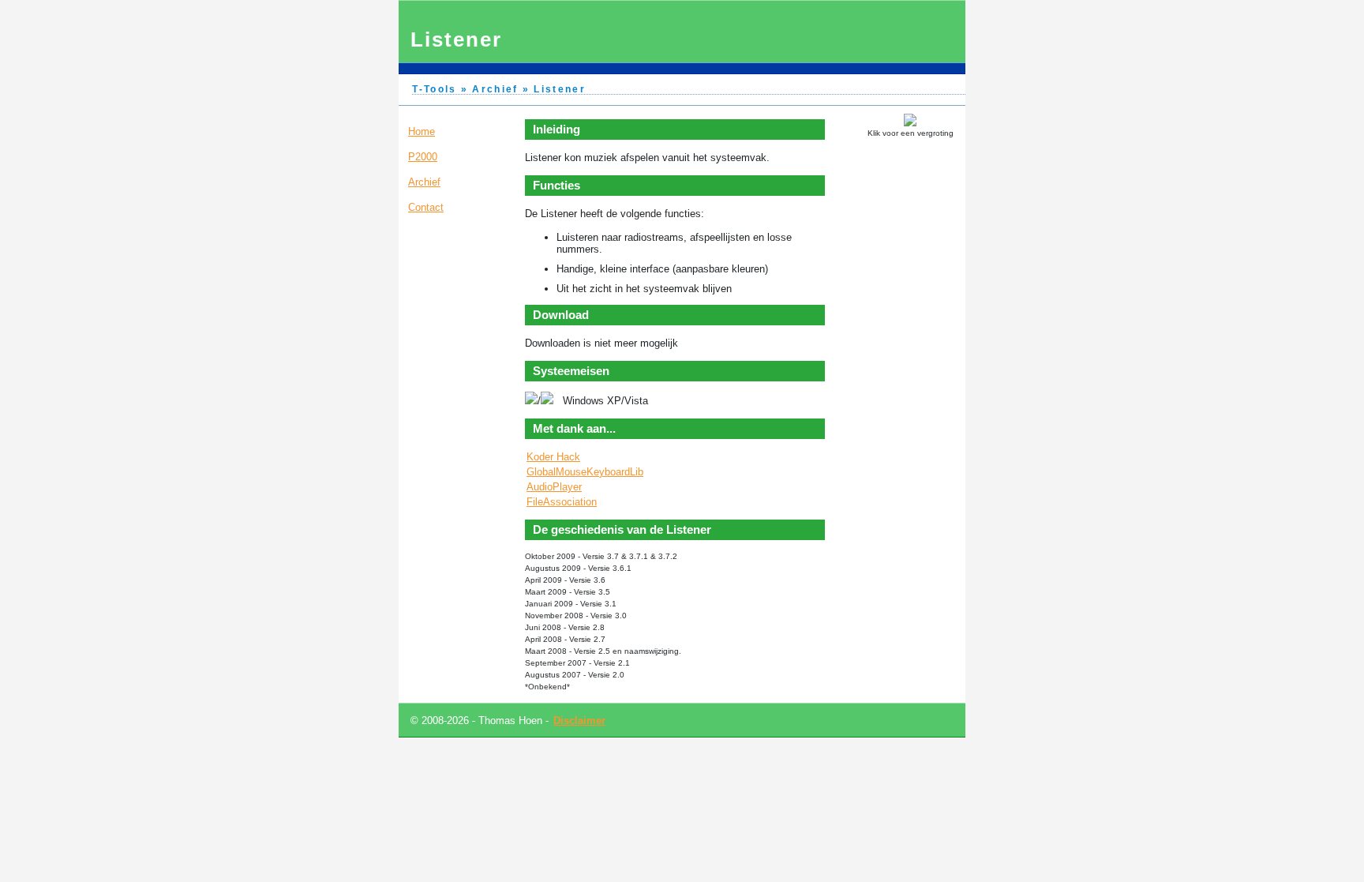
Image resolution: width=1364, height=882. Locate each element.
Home (421, 131)
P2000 (422, 157)
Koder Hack (553, 457)
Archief (424, 182)
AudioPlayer (554, 487)
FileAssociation (561, 502)
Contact (426, 207)
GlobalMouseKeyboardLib (584, 472)
